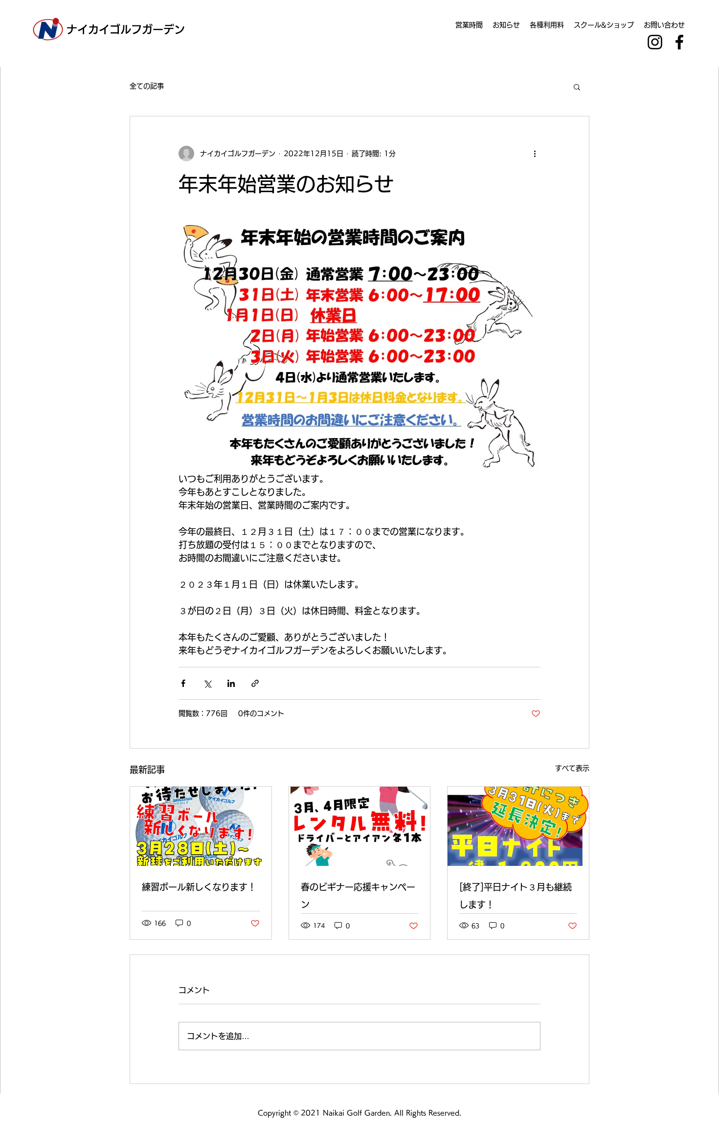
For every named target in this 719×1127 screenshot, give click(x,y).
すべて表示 (572, 768)
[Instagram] (655, 42)
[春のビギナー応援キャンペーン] (359, 826)
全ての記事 (147, 86)
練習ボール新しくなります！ (199, 887)
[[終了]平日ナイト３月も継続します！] (518, 826)
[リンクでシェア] (255, 683)
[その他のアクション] (534, 153)
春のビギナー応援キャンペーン (358, 896)
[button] (577, 86)
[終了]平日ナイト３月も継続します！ (515, 896)
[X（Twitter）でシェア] (207, 683)
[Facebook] (679, 42)
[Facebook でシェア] (183, 683)
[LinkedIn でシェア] (231, 683)
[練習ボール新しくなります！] (200, 826)
